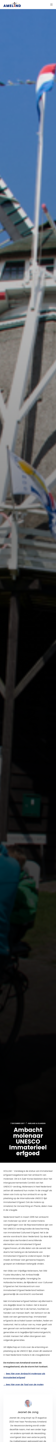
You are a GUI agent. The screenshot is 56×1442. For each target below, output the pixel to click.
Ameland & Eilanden (36, 1123)
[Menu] (51, 4)
